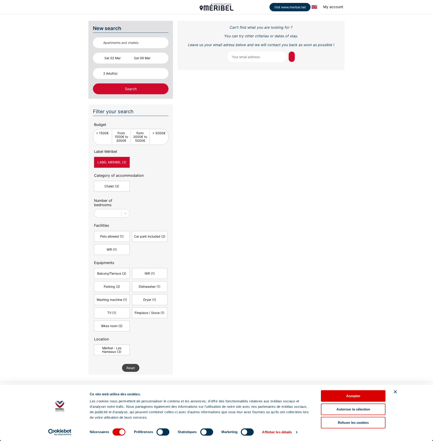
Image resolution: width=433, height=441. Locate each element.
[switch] (163, 432)
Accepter (353, 396)
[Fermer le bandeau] (395, 391)
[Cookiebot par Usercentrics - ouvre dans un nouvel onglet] (60, 432)
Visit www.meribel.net (290, 7)
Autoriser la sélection (353, 409)
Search (131, 89)
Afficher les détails (277, 432)
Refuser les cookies (353, 422)
